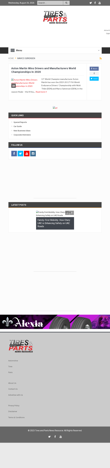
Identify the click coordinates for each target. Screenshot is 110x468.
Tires (10, 366)
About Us (12, 383)
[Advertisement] (55, 180)
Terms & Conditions (16, 417)
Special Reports (20, 122)
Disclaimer (12, 411)
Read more (41, 92)
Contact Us (12, 389)
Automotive (13, 361)
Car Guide (18, 126)
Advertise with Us (15, 395)
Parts (10, 372)
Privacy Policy (13, 405)
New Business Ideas (22, 131)
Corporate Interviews (22, 135)
